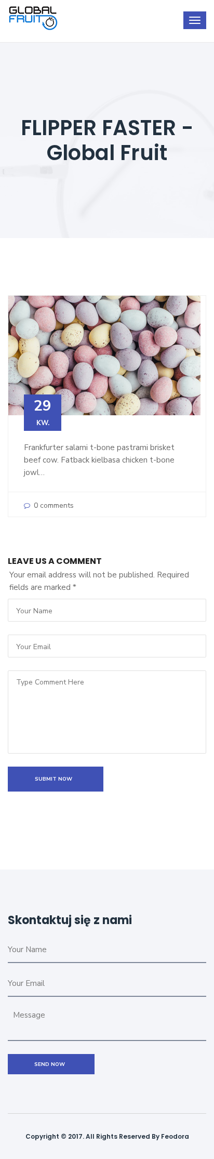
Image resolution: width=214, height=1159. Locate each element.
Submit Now (55, 779)
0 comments (53, 505)
